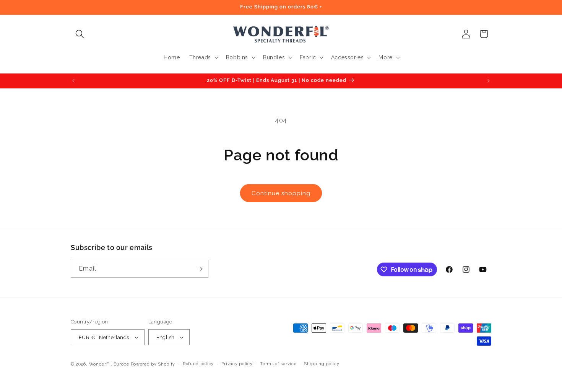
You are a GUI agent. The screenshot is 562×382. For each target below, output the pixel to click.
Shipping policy (321, 363)
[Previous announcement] (73, 80)
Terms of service (278, 363)
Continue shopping (281, 193)
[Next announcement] (488, 80)
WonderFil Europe (109, 364)
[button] (80, 34)
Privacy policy (237, 363)
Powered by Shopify (153, 364)
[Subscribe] (199, 269)
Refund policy (198, 363)
